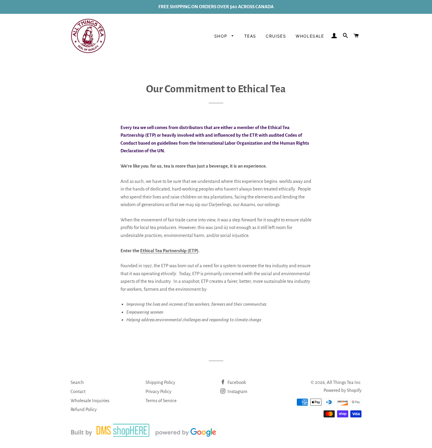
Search (77, 382)
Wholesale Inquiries (90, 400)
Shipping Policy (160, 382)
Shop (221, 36)
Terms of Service (161, 400)
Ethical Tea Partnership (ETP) (169, 250)
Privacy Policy (158, 391)
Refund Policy (84, 409)
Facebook (236, 382)
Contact (78, 391)
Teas (250, 36)
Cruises (276, 36)
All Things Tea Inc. (344, 382)
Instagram (237, 391)
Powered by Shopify (342, 390)
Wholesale (310, 36)
